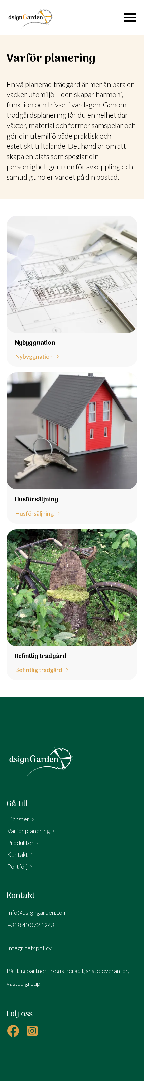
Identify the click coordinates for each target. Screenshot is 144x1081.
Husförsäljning (34, 513)
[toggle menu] (129, 17)
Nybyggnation (34, 356)
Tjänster (18, 819)
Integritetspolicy (29, 948)
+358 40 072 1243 (30, 925)
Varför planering (28, 830)
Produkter (20, 842)
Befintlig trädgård (38, 670)
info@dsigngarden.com (37, 912)
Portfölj (17, 866)
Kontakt (17, 854)
